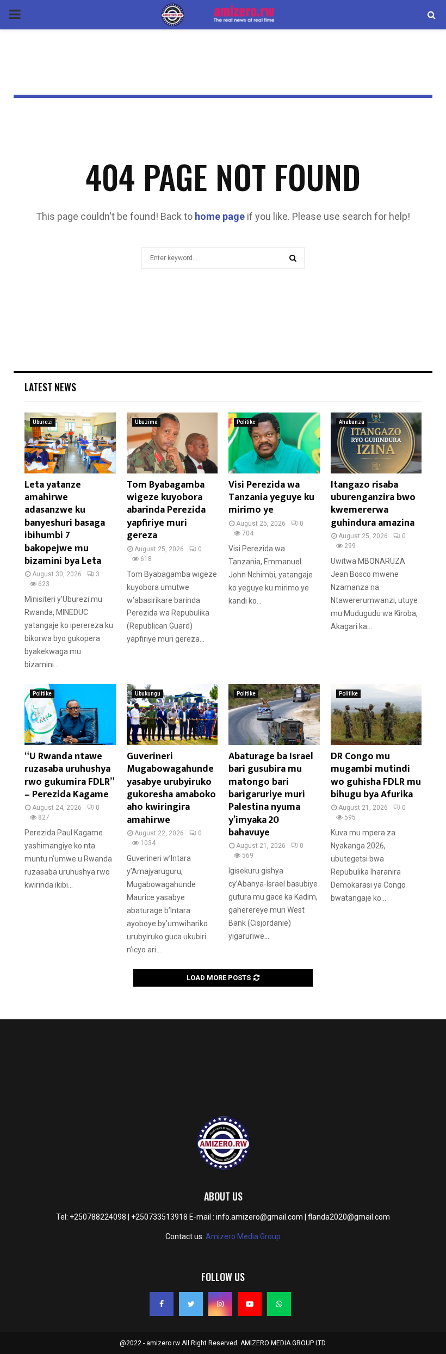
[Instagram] (220, 1304)
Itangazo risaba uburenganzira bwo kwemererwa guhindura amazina (373, 504)
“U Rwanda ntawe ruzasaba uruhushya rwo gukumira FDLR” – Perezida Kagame (69, 775)
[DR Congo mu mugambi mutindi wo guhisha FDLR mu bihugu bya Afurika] (376, 714)
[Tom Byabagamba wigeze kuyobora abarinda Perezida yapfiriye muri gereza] (172, 443)
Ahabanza (351, 422)
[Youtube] (250, 1304)
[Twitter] (191, 1304)
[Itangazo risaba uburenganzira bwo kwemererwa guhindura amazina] (376, 443)
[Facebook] (162, 1304)
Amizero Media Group (243, 1236)
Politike (246, 422)
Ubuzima (146, 422)
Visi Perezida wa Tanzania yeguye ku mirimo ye (271, 498)
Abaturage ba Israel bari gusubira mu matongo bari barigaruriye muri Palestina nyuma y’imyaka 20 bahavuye (270, 794)
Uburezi (43, 422)
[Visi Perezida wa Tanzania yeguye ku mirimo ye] (274, 443)
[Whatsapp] (279, 1304)
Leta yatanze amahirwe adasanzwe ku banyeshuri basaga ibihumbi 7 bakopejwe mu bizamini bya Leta (64, 523)
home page (220, 216)
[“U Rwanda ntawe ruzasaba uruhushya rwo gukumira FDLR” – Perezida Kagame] (70, 714)
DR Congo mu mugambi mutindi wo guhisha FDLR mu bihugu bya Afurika (376, 775)
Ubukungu (147, 694)
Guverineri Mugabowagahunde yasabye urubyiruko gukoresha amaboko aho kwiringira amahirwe (171, 788)
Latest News (50, 387)
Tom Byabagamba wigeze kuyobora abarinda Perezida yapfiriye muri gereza (166, 510)
